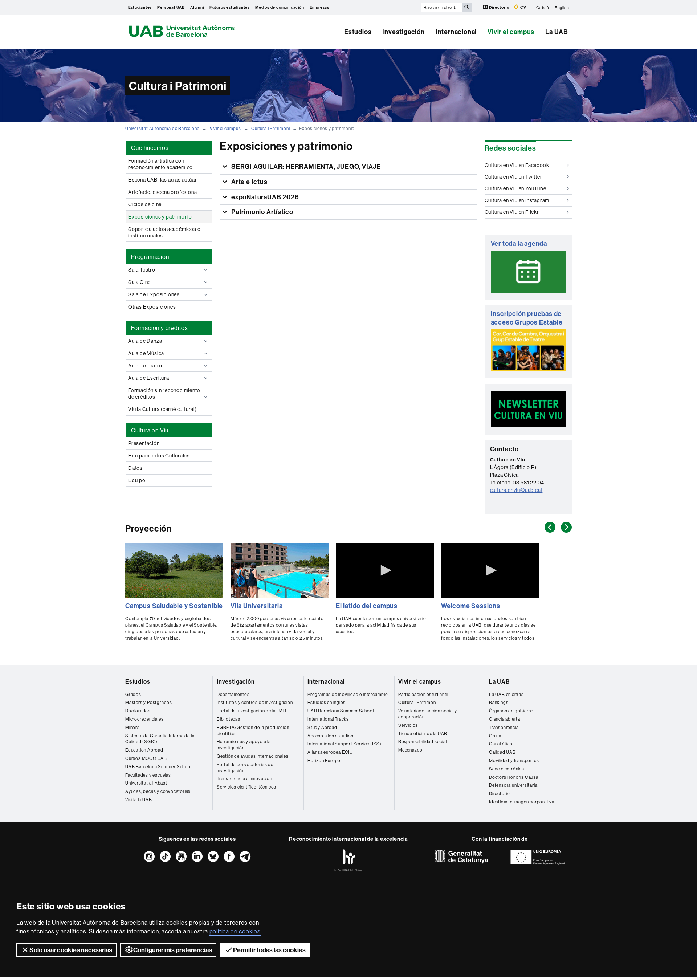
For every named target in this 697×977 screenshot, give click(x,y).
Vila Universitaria (256, 606)
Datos (135, 468)
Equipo (137, 480)
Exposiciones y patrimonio (160, 216)
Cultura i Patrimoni (270, 128)
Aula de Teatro (145, 365)
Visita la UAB (138, 799)
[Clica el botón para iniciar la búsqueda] (467, 7)
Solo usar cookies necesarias (70, 950)
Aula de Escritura (148, 378)
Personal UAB (171, 7)
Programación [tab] (150, 256)
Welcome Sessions (470, 606)
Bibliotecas (228, 719)
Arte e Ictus (248, 182)
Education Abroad (144, 750)
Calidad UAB (502, 752)
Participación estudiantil (423, 694)
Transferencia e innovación (244, 778)
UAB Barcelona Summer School (158, 766)
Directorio (499, 7)
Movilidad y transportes (514, 760)
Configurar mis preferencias (172, 950)
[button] (385, 570)
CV (522, 7)
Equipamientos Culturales (159, 455)
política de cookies (235, 931)
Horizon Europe (323, 760)
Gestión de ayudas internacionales (252, 756)
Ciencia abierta (504, 719)
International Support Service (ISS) (344, 743)
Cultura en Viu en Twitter (513, 177)
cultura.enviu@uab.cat (516, 490)
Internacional (456, 32)
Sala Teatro (141, 269)
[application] (385, 570)
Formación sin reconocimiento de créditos (164, 393)
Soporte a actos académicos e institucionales (164, 232)
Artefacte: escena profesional (163, 192)
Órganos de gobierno (511, 710)
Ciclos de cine (145, 204)
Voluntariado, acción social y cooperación (427, 714)
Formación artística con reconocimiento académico (160, 164)
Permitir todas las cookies (269, 950)
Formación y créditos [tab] (159, 327)
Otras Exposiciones (152, 307)
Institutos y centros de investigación (255, 702)
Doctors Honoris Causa (513, 777)
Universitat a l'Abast (146, 783)
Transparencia (503, 727)
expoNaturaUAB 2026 (264, 197)
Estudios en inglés (326, 702)
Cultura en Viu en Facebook (517, 165)
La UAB (556, 32)
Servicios (408, 725)
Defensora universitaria (513, 785)
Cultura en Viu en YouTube (515, 188)
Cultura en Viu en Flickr (512, 212)
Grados (133, 694)
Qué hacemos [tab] (150, 147)
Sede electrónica (506, 769)
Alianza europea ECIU (330, 752)
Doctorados (138, 710)
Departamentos (233, 694)
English (562, 7)
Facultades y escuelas (148, 775)
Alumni (197, 7)
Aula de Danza (145, 341)
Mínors (132, 727)
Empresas (319, 7)
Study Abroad (322, 727)
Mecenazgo (410, 750)
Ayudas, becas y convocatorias (158, 791)
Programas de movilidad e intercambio (347, 694)
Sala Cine (139, 282)
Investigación (403, 32)
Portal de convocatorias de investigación (245, 767)
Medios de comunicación (279, 7)
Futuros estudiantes (229, 7)
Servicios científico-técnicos (246, 787)
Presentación (144, 443)
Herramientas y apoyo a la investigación (244, 744)
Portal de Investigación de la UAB (251, 710)
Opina (495, 735)
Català (542, 7)
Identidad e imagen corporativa (521, 802)
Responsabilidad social (422, 741)
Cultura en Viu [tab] (149, 430)
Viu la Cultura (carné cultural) (162, 409)
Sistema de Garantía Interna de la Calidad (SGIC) (159, 739)
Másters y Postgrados (148, 702)
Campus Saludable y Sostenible (174, 606)
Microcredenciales (144, 719)
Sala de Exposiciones (154, 294)
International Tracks (328, 719)
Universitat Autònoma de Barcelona (162, 128)
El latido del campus (367, 606)
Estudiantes (140, 7)
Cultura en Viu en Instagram (517, 200)
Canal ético (501, 743)
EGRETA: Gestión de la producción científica (253, 730)
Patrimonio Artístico (261, 212)
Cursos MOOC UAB (146, 758)
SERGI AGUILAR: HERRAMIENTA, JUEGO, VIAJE (305, 166)
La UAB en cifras (506, 694)
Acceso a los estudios (330, 735)
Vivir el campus (511, 32)
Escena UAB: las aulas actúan (162, 179)
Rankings (498, 702)
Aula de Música (146, 353)
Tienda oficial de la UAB (422, 733)
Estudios (357, 32)
